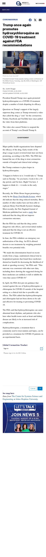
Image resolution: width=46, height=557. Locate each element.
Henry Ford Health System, (24, 196)
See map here (8, 393)
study (31, 212)
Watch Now (39, 3)
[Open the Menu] (4, 3)
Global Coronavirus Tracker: (15, 345)
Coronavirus (10, 19)
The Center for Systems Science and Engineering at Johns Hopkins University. (22, 397)
